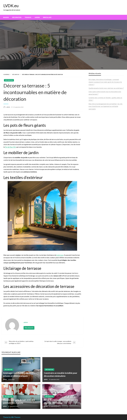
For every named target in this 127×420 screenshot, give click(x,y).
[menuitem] (5, 17)
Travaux (28, 17)
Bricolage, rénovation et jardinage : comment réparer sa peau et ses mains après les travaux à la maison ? (105, 81)
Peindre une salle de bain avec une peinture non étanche (19, 401)
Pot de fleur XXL (10, 147)
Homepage (6, 74)
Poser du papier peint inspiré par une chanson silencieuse (61, 401)
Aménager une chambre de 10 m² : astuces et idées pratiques (19, 374)
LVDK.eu (11, 5)
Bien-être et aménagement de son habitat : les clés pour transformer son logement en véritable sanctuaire (105, 106)
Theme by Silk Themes (11, 417)
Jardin (37, 17)
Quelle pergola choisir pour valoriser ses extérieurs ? (106, 88)
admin (8, 107)
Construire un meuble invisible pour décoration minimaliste (60, 374)
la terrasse (59, 255)
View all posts (29, 328)
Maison (6, 17)
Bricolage (47, 17)
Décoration (16, 17)
